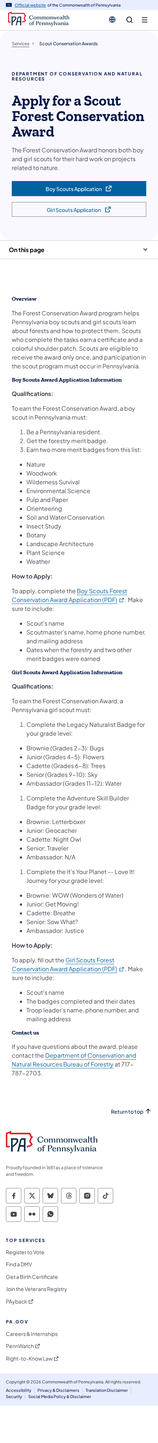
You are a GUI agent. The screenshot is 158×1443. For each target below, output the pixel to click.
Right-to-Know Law (29, 1358)
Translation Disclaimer (107, 1390)
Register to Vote (25, 1252)
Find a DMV (19, 1264)
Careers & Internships (32, 1334)
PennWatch (20, 1346)
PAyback (16, 1301)
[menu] (144, 20)
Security (14, 1396)
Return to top (127, 1111)
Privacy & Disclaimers (58, 1390)
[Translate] (112, 19)
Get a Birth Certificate (32, 1277)
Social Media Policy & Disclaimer (59, 1396)
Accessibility (18, 1390)
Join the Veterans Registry (36, 1289)
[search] (129, 20)
